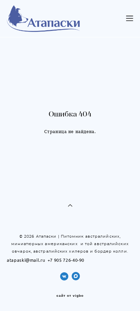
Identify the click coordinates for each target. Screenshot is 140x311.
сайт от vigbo (70, 295)
